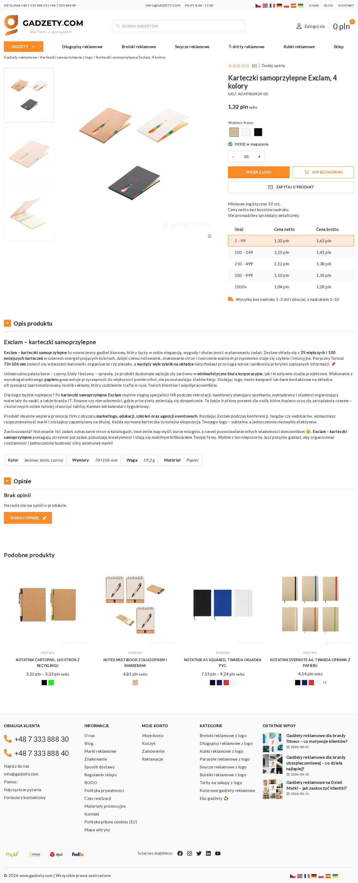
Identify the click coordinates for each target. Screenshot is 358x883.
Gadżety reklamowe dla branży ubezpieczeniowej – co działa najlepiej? (316, 763)
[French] (272, 5)
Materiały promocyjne (105, 806)
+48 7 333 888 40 (63, 5)
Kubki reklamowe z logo (221, 751)
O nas (314, 5)
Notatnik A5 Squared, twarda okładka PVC (223, 663)
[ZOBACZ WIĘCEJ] (47, 605)
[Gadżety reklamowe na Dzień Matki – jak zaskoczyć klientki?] (273, 789)
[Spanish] (294, 5)
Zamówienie (153, 751)
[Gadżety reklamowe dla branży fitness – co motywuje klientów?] (273, 743)
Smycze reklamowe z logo (223, 766)
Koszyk (148, 743)
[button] (29, 240)
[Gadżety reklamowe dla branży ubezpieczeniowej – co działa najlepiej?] (273, 764)
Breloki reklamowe (139, 46)
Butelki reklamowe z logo (223, 774)
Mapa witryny (97, 829)
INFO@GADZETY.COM (163, 5)
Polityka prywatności (104, 790)
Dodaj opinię (273, 66)
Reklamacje (152, 759)
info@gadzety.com (21, 774)
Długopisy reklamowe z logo (226, 743)
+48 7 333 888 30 (34, 5)
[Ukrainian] (301, 5)
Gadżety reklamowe (20, 57)
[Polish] (287, 5)
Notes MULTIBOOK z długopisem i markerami (135, 663)
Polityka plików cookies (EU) (110, 821)
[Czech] (258, 5)
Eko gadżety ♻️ (214, 798)
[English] (265, 5)
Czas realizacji (97, 798)
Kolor (248, 122)
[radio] (234, 132)
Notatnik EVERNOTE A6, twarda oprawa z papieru (310, 663)
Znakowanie (95, 759)
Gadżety (19, 46)
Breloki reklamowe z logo (223, 735)
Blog (328, 5)
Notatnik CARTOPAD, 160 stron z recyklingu (47, 663)
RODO (90, 782)
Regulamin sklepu (100, 774)
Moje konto (153, 735)
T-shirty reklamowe (247, 46)
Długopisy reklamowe (82, 46)
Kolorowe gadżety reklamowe (227, 790)
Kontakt (346, 5)
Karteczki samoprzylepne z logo (66, 57)
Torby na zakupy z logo (221, 782)
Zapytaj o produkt (295, 187)
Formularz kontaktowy (25, 797)
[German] (280, 5)
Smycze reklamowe (192, 46)
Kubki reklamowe (299, 46)
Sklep (339, 46)
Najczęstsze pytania (22, 789)
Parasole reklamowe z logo (225, 759)
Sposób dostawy (99, 766)
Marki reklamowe (100, 751)
